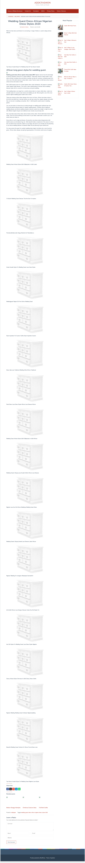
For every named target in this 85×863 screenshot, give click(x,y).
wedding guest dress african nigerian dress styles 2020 (34, 812)
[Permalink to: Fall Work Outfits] (46, 801)
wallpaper (13, 812)
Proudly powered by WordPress (37, 858)
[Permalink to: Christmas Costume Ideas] (30, 801)
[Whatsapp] (19, 789)
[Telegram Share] (16, 789)
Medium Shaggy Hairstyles (13, 807)
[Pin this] (13, 789)
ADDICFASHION (42, 2)
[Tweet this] (10, 789)
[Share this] (7, 789)
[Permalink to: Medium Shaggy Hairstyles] (13, 801)
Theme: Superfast (50, 858)
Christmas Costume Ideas (29, 807)
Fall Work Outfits (43, 807)
